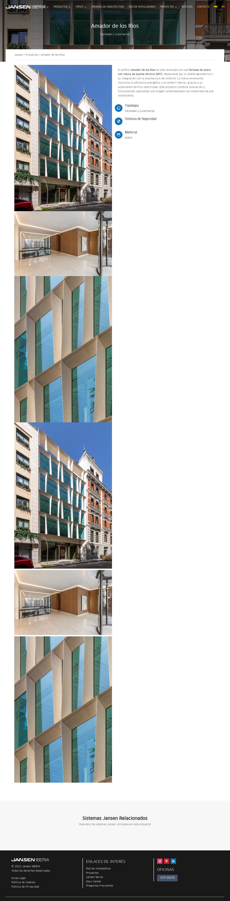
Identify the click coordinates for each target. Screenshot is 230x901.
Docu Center (93, 881)
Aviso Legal (18, 878)
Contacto (203, 7)
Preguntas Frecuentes (99, 886)
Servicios (40, 7)
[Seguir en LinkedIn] (173, 861)
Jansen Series (94, 877)
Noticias (187, 7)
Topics (79, 7)
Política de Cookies (23, 882)
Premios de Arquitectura (107, 7)
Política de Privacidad (25, 887)
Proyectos (167, 7)
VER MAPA (167, 877)
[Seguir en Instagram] (159, 861)
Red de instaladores (142, 7)
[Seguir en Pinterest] (166, 861)
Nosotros (23, 7)
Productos (61, 7)
